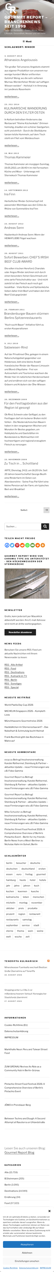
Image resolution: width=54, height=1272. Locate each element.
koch (36, 885)
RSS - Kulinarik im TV (15, 676)
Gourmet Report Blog (19, 1152)
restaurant (34, 914)
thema (20, 931)
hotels (42, 880)
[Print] (37, 545)
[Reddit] (22, 545)
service (26, 925)
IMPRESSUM (45, 1268)
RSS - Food (10, 668)
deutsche (35, 863)
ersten (42, 868)
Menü (29, 41)
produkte (33, 908)
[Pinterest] (17, 545)
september (12, 925)
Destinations (11, 1191)
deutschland (28, 868)
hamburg (11, 880)
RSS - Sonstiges (13, 683)
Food (7, 1203)
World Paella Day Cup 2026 (18, 705)
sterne (9, 931)
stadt (36, 925)
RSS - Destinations (14, 672)
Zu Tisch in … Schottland (21, 463)
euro (18, 874)
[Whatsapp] (27, 545)
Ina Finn (9, 194)
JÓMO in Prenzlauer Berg (17, 1105)
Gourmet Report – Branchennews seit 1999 (26, 22)
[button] (49, 1211)
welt (8, 936)
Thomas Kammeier (17, 157)
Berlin (7, 1184)
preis (21, 908)
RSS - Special (11, 687)
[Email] (32, 545)
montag (23, 902)
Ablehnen (27, 1252)
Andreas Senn (14, 228)
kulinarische (12, 897)
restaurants (12, 919)
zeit (28, 936)
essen (9, 874)
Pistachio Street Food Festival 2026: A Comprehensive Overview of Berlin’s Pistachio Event (24, 1088)
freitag (29, 874)
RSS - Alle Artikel (13, 664)
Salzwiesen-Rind (16, 347)
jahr (8, 885)
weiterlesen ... (11, 96)
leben (26, 897)
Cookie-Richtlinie (10, 1268)
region (21, 914)
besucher (21, 863)
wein (30, 931)
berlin (9, 863)
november (36, 902)
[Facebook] (7, 545)
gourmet (41, 874)
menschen (38, 897)
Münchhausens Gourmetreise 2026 (23, 721)
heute (23, 880)
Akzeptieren (27, 1244)
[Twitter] (12, 545)
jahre (17, 885)
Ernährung (10, 1197)
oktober (10, 908)
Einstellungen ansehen (27, 1261)
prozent (10, 914)
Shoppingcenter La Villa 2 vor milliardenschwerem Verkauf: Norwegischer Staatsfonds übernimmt (25, 994)
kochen (10, 891)
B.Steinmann (11, 1178)
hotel (32, 880)
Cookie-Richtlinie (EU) (16, 1025)
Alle (6, 1172)
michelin (10, 902)
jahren (26, 885)
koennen (22, 891)
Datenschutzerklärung (28, 1268)
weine (40, 931)
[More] (42, 545)
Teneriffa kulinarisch (21, 961)
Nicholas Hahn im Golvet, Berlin (21, 844)
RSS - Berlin (10, 679)
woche (18, 936)
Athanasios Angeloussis (21, 60)
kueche (35, 891)
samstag (27, 919)
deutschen (12, 868)
